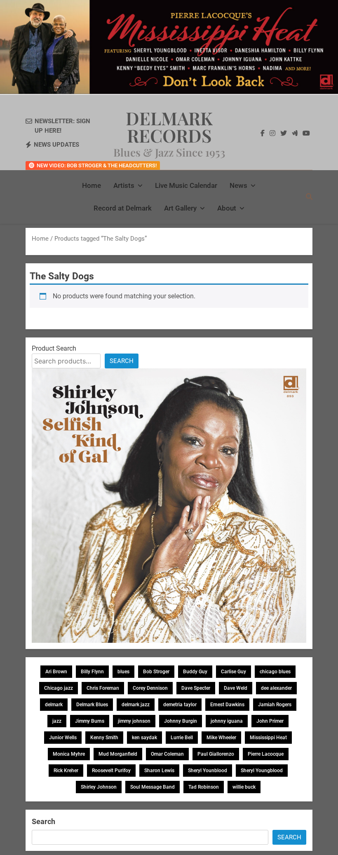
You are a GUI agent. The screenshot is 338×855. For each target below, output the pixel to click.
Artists (123, 185)
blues (123, 672)
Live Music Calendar (186, 185)
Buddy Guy (195, 672)
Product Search (54, 348)
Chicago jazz (58, 688)
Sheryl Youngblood (262, 770)
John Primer (270, 721)
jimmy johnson (134, 721)
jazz (56, 721)
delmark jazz (136, 704)
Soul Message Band (152, 787)
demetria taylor (180, 704)
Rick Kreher (66, 770)
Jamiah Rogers (274, 704)
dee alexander (276, 688)
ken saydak (144, 737)
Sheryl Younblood (207, 770)
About (226, 208)
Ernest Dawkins (227, 704)
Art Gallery (180, 208)
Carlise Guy (233, 672)
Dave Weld (235, 688)
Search (122, 361)
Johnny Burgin (180, 721)
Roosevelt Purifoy (111, 770)
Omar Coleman (167, 754)
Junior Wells (63, 737)
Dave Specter (195, 688)
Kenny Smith (104, 737)
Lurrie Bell (182, 737)
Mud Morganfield (118, 754)
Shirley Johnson (99, 787)
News (238, 185)
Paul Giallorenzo (215, 754)
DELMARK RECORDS (169, 126)
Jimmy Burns (89, 721)
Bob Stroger (156, 672)
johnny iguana (227, 721)
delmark (54, 704)
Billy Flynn (92, 672)
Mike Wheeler (221, 737)
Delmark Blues (92, 704)
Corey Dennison (150, 688)
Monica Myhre (69, 754)
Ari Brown (56, 672)
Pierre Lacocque (266, 754)
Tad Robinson (203, 787)
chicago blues (275, 672)
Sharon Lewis (159, 770)
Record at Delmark (123, 208)
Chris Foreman (103, 688)
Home (91, 185)
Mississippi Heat (268, 737)
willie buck (244, 787)
